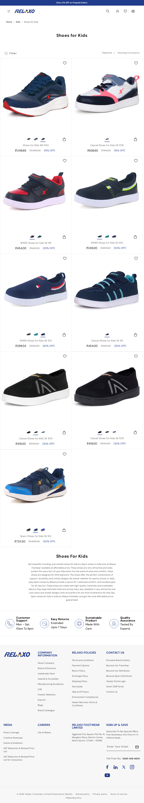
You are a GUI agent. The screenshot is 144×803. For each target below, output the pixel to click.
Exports (41, 699)
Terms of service (118, 794)
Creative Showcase (13, 737)
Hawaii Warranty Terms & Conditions (84, 704)
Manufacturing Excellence (51, 684)
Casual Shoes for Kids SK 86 (107, 340)
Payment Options (80, 665)
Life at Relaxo (44, 732)
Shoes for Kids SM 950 (36, 145)
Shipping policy (73, 798)
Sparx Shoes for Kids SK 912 (35, 536)
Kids (18, 22)
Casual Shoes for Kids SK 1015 (36, 438)
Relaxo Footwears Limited (38, 794)
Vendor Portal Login (116, 681)
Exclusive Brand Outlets (118, 660)
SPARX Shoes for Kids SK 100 (107, 242)
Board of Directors (47, 668)
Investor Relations (46, 694)
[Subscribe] (136, 747)
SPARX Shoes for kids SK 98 (35, 242)
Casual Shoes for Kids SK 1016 (107, 145)
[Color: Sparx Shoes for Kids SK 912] (28, 530)
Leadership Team (46, 673)
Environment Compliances (85, 697)
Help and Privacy (80, 691)
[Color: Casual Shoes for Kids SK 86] (107, 334)
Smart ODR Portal (115, 686)
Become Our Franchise (117, 665)
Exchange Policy (80, 676)
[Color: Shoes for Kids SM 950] (28, 139)
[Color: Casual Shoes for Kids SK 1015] (28, 432)
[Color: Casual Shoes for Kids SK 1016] (107, 139)
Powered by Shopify (62, 794)
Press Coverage (11, 732)
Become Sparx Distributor (119, 676)
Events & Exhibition (13, 743)
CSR (40, 689)
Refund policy (83, 794)
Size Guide (77, 686)
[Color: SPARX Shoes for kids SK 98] (32, 237)
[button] (9, 11)
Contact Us (111, 691)
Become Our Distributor (118, 670)
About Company (46, 663)
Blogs (40, 705)
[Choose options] (62, 139)
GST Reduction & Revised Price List (19, 750)
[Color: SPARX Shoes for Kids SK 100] (100, 236)
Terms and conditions (83, 660)
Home (9, 22)
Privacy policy (100, 794)
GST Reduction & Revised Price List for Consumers (19, 758)
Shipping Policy (79, 681)
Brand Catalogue (46, 710)
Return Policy (78, 670)
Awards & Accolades (48, 678)
